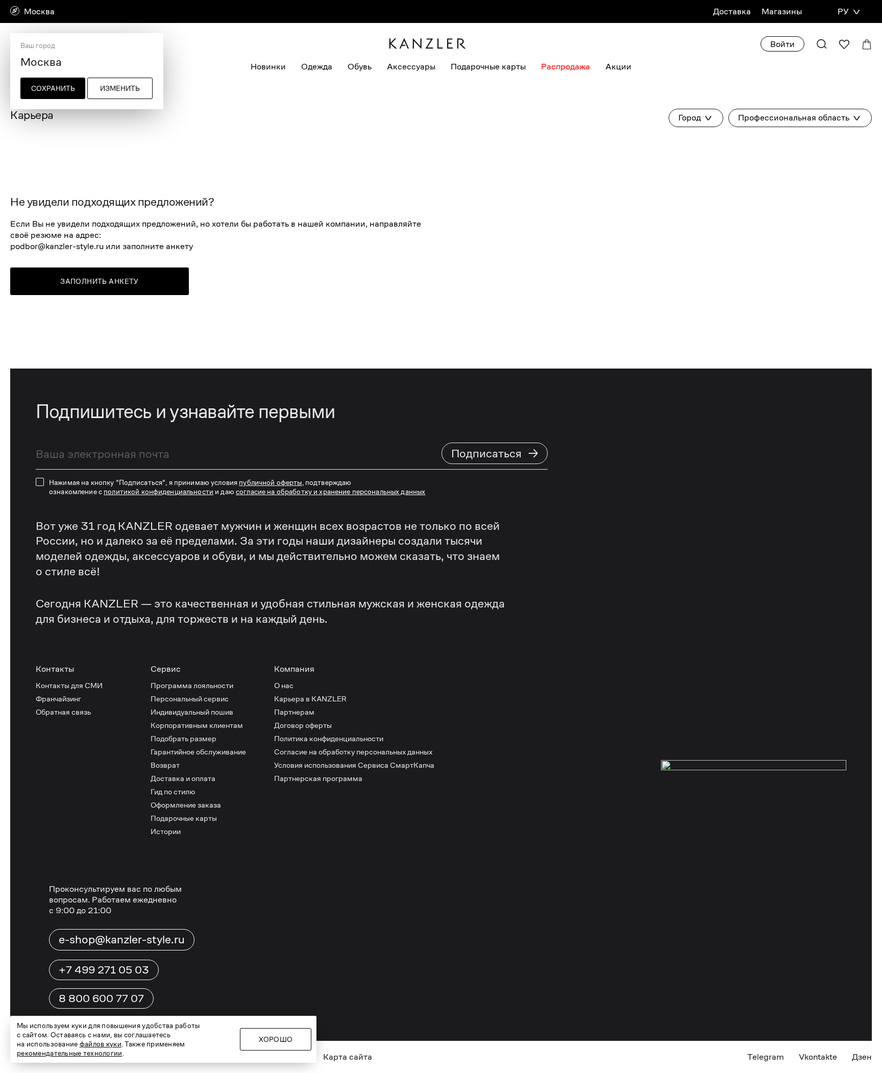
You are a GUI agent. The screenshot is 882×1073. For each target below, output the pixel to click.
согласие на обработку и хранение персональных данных (330, 491)
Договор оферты (303, 725)
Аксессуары (411, 66)
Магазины (782, 11)
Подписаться (495, 453)
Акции (618, 66)
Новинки (268, 66)
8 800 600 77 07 (101, 998)
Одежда (316, 66)
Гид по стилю (173, 791)
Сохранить (53, 88)
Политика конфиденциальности (328, 738)
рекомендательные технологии (69, 1053)
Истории (166, 831)
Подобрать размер (183, 738)
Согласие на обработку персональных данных (353, 751)
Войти (782, 44)
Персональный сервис (190, 698)
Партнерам (294, 712)
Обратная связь (63, 712)
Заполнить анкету (99, 281)
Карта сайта (347, 1057)
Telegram (765, 1057)
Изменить (120, 88)
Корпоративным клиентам (197, 725)
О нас (283, 685)
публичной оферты (270, 482)
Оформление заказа (186, 804)
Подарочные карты (488, 66)
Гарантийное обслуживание (198, 751)
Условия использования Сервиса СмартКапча (354, 765)
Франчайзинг (58, 698)
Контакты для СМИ (69, 685)
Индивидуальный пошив (192, 712)
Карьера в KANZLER (310, 698)
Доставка (732, 11)
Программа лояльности (192, 685)
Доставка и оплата (183, 778)
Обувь (360, 66)
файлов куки (100, 1044)
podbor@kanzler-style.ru (57, 246)
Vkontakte (818, 1057)
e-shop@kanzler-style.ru (122, 939)
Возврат (165, 765)
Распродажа (565, 66)
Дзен (862, 1057)
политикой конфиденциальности (158, 491)
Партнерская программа (318, 778)
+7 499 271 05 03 (104, 970)
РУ (843, 11)
